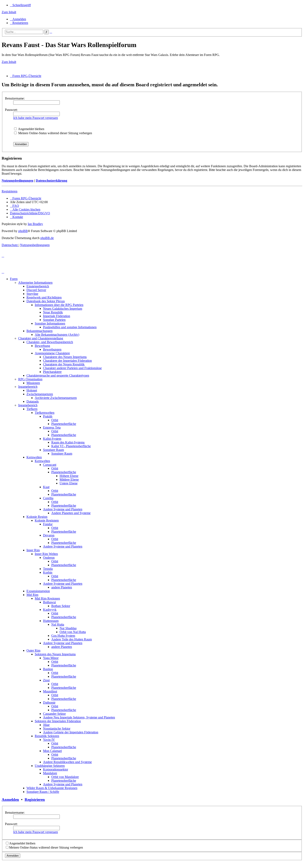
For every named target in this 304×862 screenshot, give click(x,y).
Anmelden (10, 799)
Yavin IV (49, 739)
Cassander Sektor (54, 713)
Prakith (47, 416)
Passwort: (11, 109)
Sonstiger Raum (53, 450)
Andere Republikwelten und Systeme (67, 762)
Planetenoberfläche (63, 424)
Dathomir (49, 702)
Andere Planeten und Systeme (71, 513)
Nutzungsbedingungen (17, 180)
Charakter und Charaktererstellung (40, 338)
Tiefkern (31, 409)
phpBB (23, 231)
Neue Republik (53, 312)
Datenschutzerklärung (51, 180)
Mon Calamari (52, 751)
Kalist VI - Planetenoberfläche (71, 446)
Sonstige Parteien (54, 319)
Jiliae (46, 725)
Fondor (48, 524)
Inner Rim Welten (46, 554)
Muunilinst (50, 691)
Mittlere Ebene (69, 479)
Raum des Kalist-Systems (68, 442)
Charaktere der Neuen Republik (64, 364)
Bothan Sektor (60, 606)
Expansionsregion (38, 591)
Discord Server (36, 290)
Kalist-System (52, 438)
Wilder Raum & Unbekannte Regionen (51, 788)
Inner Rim (33, 550)
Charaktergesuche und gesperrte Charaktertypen (57, 375)
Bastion (48, 669)
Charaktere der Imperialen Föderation (67, 360)
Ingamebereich (27, 386)
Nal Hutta (57, 624)
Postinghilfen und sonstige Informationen (70, 327)
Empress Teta (52, 427)
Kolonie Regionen (47, 520)
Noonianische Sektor (56, 728)
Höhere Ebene (69, 476)
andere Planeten (61, 587)
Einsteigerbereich (37, 286)
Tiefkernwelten (44, 412)
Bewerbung (42, 345)
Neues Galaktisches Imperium (62, 308)
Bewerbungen (52, 349)
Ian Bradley (35, 224)
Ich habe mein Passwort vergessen (35, 118)
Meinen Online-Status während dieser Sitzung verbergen (54, 133)
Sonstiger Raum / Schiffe (42, 791)
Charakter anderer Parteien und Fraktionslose (72, 368)
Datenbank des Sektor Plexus (45, 301)
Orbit (54, 420)
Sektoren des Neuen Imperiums (55, 654)
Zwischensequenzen (39, 394)
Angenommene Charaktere (52, 353)
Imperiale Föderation (56, 316)
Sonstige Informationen (50, 323)
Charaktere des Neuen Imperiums (65, 357)
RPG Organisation (30, 379)
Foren (14, 279)
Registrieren (9, 191)
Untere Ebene (69, 483)
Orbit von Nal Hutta (73, 632)
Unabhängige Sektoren (50, 765)
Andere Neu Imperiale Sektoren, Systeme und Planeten (79, 717)
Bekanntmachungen (39, 331)
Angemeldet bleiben (30, 129)
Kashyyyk (49, 609)
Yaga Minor (51, 658)
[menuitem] (18, 19)
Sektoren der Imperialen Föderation (58, 721)
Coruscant (49, 464)
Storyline (32, 293)
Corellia (48, 498)
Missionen (33, 383)
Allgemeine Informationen (35, 282)
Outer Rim (33, 650)
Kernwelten (34, 457)
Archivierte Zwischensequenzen (56, 398)
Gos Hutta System (63, 635)
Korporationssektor (55, 769)
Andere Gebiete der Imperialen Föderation (70, 732)
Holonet (31, 390)
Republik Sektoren (47, 736)
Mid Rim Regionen (47, 598)
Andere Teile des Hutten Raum (71, 639)
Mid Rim (32, 594)
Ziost (46, 680)
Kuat (46, 487)
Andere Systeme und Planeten (62, 509)
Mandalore (50, 773)
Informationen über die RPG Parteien (59, 305)
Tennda (48, 568)
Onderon (49, 557)
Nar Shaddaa (68, 628)
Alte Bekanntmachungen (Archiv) (57, 334)
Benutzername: (15, 98)
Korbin (47, 572)
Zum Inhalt (9, 12)
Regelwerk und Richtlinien (44, 297)
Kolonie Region (36, 516)
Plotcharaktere (52, 371)
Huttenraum (51, 620)
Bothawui (49, 602)
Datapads (32, 401)
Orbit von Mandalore (65, 777)
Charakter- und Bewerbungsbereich (49, 342)
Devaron (48, 535)
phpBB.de (47, 238)
